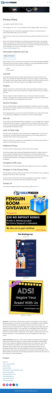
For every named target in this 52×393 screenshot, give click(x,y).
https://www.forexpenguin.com (12, 48)
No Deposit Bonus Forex (9, 374)
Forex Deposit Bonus (8, 376)
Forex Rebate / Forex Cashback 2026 (13, 370)
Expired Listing (7, 368)
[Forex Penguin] (9, 2)
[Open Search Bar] (48, 2)
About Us (5, 362)
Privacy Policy (6, 366)
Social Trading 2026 (8, 372)
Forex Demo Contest (8, 378)
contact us (36, 186)
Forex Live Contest (8, 380)
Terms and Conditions (9, 364)
